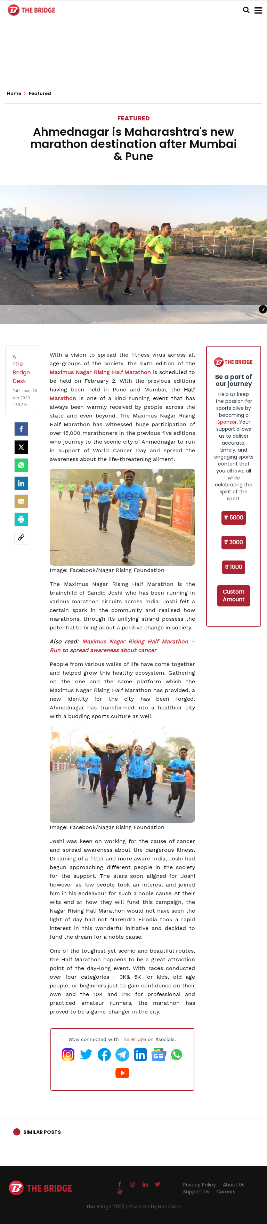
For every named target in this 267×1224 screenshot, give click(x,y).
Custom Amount (234, 596)
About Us (233, 1184)
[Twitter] (21, 447)
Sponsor (227, 422)
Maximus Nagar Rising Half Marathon (100, 372)
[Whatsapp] (21, 465)
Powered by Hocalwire (155, 1206)
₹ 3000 (233, 542)
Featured (134, 118)
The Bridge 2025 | (107, 1206)
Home (14, 93)
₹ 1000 (233, 567)
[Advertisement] (133, 62)
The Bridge (133, 1039)
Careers (225, 1191)
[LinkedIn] (21, 483)
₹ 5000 (233, 518)
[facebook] (21, 429)
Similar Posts (42, 1132)
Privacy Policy (199, 1184)
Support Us (196, 1191)
